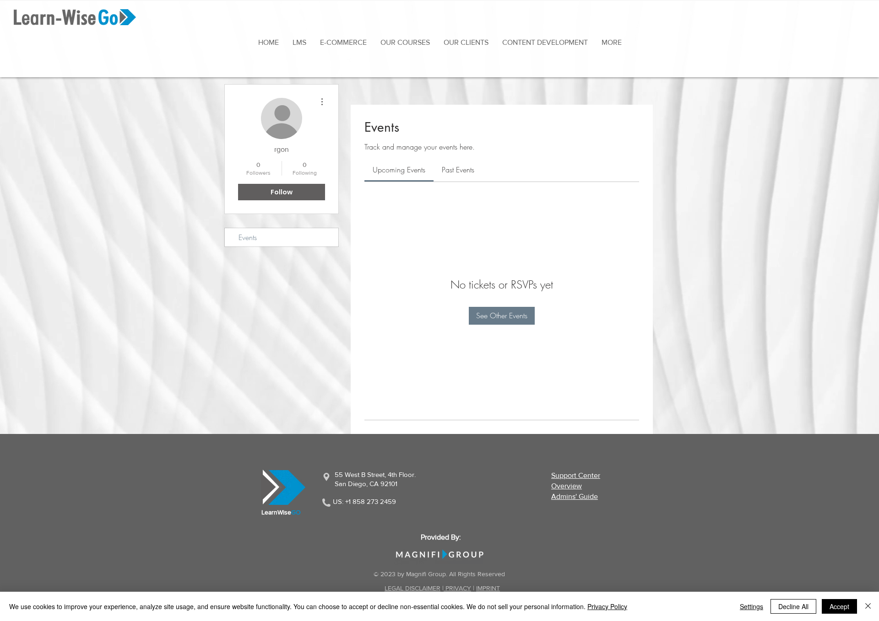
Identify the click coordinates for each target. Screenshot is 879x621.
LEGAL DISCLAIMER (412, 588)
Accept (839, 606)
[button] (612, 42)
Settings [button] (751, 606)
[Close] (868, 606)
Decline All (793, 606)
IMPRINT (488, 588)
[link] (399, 170)
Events (248, 237)
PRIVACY (457, 588)
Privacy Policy (607, 606)
